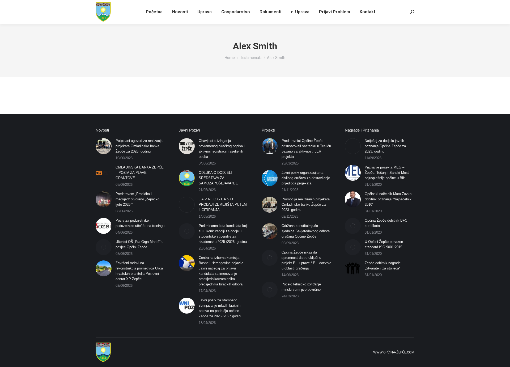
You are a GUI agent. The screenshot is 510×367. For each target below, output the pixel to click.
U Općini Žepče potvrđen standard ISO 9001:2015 (384, 244)
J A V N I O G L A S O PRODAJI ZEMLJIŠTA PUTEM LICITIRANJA (223, 204)
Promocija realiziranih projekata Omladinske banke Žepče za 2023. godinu (306, 204)
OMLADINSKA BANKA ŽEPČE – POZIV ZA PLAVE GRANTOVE (140, 172)
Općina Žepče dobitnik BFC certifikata (386, 223)
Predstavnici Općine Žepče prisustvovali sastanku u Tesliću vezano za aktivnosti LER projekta (306, 149)
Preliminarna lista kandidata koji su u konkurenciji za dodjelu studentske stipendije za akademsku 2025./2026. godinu (223, 234)
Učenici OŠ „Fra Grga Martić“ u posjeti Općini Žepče (139, 244)
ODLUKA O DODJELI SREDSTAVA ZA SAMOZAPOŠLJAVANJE (218, 178)
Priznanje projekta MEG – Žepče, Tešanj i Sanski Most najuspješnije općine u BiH (387, 172)
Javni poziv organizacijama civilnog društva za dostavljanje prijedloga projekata (306, 178)
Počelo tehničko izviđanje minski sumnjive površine (301, 287)
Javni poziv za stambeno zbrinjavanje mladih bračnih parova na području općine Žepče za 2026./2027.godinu (220, 308)
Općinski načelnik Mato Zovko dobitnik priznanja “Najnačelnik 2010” (388, 199)
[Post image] (104, 146)
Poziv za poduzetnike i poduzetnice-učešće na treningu (140, 223)
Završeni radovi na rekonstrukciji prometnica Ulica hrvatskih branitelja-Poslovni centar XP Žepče (139, 271)
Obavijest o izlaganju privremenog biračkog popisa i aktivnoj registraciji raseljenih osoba (222, 149)
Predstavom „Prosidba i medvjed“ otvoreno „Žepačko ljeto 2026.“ (137, 199)
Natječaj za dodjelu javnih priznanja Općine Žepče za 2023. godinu (385, 146)
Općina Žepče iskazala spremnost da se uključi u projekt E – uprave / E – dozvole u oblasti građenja (306, 260)
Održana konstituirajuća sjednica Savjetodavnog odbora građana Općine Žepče (306, 231)
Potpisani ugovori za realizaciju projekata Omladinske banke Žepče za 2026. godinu (139, 146)
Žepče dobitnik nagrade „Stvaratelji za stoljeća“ (383, 265)
